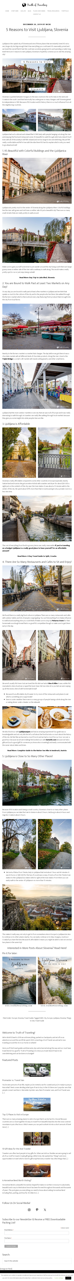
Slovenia (21, 1018)
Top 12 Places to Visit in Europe (15, 1114)
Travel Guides (29, 1018)
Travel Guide (39, 1020)
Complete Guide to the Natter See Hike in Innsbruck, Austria (42, 750)
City (45, 1018)
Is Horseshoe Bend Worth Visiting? (16, 1180)
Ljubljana (56, 1018)
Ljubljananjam (24, 731)
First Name (8, 1238)
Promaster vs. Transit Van (13, 1080)
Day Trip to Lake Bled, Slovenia (42, 277)
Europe (14, 1018)
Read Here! (60, 948)
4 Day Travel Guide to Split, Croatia (41, 556)
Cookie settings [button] (58, 1278)
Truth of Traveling (37, 4)
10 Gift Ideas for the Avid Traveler (16, 1149)
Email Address (9, 1230)
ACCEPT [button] (68, 1278)
